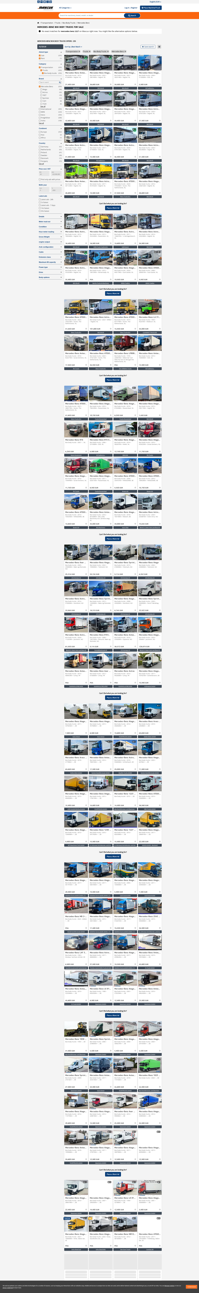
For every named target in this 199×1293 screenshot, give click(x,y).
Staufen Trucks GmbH (125, 773)
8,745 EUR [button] (118, 610)
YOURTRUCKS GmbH (125, 737)
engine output (44, 242)
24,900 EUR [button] (143, 1123)
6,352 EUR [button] (143, 574)
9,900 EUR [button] (69, 842)
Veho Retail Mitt (101, 1249)
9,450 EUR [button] (118, 488)
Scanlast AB (149, 1249)
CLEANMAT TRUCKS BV (150, 332)
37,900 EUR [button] (143, 121)
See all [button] (42, 106)
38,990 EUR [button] (143, 805)
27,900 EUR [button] (70, 1087)
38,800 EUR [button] (94, 85)
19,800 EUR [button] (119, 243)
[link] (76, 62)
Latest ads (43, 196)
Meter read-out (44, 222)
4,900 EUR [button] (118, 1051)
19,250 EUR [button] (119, 928)
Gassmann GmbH (100, 1004)
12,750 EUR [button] (119, 452)
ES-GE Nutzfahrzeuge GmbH (76, 932)
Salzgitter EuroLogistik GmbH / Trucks (76, 895)
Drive (41, 272)
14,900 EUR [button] (119, 805)
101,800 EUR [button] (95, 329)
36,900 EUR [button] (143, 928)
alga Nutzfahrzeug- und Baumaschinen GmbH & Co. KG (131, 809)
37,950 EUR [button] (119, 193)
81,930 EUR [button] (70, 647)
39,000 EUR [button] (119, 524)
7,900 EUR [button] (69, 733)
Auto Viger (125, 527)
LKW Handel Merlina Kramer (76, 809)
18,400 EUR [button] (70, 243)
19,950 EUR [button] (119, 280)
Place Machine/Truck (152, 8)
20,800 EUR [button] (70, 1123)
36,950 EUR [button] (94, 365)
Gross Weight (44, 237)
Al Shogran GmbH (149, 686)
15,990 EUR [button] (143, 683)
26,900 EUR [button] (143, 243)
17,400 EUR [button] (94, 928)
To (52, 188)
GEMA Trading (125, 283)
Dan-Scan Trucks (125, 1249)
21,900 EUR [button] (70, 85)
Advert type (43, 52)
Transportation (47, 23)
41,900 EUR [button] (70, 157)
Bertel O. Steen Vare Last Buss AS (150, 527)
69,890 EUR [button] (143, 733)
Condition (43, 227)
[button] (50, 46)
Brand (41, 79)
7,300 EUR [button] (143, 892)
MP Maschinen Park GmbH (76, 845)
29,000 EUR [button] (119, 769)
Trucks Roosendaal (101, 419)
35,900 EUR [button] (70, 280)
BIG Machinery (100, 527)
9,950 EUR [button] (143, 280)
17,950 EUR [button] (70, 365)
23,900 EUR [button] (143, 1001)
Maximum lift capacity (47, 262)
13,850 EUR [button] (70, 524)
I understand (191, 1287)
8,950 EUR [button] (94, 488)
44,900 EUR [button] (143, 1087)
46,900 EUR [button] (119, 157)
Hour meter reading (46, 232)
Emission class (45, 257)
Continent (43, 128)
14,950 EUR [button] (119, 329)
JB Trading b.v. (150, 88)
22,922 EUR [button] (143, 610)
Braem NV (125, 491)
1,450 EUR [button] (143, 415)
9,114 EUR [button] (118, 574)
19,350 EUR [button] (119, 964)
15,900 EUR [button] (94, 157)
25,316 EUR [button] (70, 574)
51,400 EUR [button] (143, 157)
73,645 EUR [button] (143, 524)
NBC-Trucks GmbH (150, 809)
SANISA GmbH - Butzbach (150, 845)
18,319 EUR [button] (94, 610)
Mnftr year (43, 185)
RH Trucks (76, 369)
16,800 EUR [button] (94, 805)
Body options (44, 277)
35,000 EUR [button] (143, 329)
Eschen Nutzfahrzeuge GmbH (101, 773)
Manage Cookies (169, 1285)
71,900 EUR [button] (143, 769)
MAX (53, 172)
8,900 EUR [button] (94, 733)
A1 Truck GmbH (150, 968)
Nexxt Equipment (76, 455)
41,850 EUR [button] (70, 415)
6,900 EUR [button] (94, 452)
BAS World (76, 88)
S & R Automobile (125, 895)
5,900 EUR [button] (143, 85)
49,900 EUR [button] (94, 1087)
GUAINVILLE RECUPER (76, 686)
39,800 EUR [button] (70, 1159)
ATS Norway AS (76, 578)
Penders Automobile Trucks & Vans (101, 968)
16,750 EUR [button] (143, 488)
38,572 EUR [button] (119, 647)
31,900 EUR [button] (70, 1051)
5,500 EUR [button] (94, 1051)
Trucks (57, 23)
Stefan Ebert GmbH (150, 737)
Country (42, 143)
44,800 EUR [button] (119, 1087)
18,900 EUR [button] (94, 243)
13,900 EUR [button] (143, 365)
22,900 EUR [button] (70, 1210)
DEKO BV (125, 455)
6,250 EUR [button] (69, 452)
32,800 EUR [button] (70, 121)
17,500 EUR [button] (94, 769)
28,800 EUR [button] (70, 193)
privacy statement (8, 1288)
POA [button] (91, 280)
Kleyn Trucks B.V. (125, 197)
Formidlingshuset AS (100, 650)
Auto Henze (76, 737)
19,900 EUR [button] (94, 193)
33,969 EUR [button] (70, 610)
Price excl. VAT (45, 169)
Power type (43, 267)
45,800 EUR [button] (143, 964)
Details (41, 216)
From (40, 188)
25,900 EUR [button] (119, 1123)
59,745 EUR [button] (94, 574)
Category (42, 64)
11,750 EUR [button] (143, 452)
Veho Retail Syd (76, 1249)
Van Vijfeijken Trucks (125, 369)
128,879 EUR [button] (144, 647)
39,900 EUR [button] (119, 85)
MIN (40, 172)
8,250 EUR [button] (118, 415)
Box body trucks (69, 23)
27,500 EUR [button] (94, 964)
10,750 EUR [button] (94, 415)
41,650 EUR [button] (70, 329)
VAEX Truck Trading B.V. (100, 247)
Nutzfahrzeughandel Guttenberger (76, 968)
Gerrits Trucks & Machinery (100, 283)
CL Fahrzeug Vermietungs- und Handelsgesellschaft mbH (107, 845)
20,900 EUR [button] (70, 892)
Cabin (41, 252)
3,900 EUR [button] (143, 1210)
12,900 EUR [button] (119, 1001)
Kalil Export (125, 247)
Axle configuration (46, 247)
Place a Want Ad (113, 208)
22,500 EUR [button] (143, 842)
